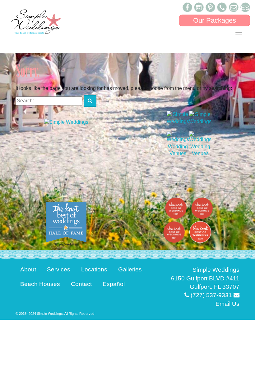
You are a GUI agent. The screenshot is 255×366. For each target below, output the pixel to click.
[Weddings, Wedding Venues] (178, 144)
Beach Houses (40, 284)
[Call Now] (222, 7)
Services (58, 269)
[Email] (234, 7)
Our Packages (214, 20)
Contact (81, 284)
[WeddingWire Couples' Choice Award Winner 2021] (178, 117)
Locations (94, 269)
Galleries (130, 269)
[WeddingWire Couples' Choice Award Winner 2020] (200, 117)
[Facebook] (187, 7)
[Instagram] (199, 7)
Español (114, 284)
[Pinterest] (210, 7)
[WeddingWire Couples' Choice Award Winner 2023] (66, 122)
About (28, 269)
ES (245, 7)
